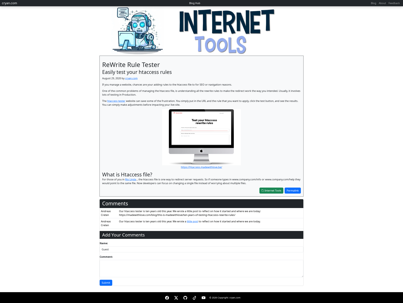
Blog (373, 3)
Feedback (394, 3)
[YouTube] (203, 297)
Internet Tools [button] (272, 190)
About (382, 3)
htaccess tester (116, 101)
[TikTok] (194, 297)
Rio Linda (130, 179)
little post (192, 221)
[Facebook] (167, 297)
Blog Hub (194, 3)
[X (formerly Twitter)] (176, 297)
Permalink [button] (293, 190)
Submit (106, 282)
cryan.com (9, 3)
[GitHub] (185, 297)
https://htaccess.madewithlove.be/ (201, 167)
